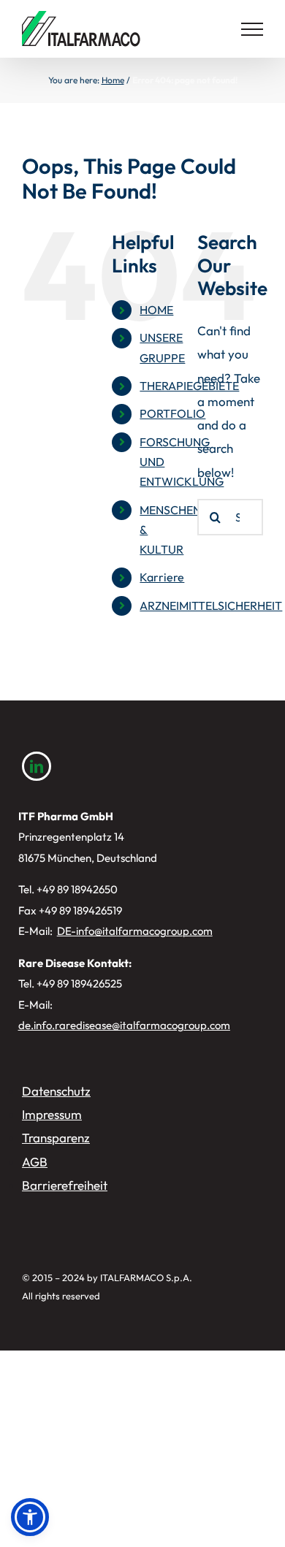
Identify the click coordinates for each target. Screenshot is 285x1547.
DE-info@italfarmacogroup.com (135, 931)
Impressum (52, 1114)
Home (113, 80)
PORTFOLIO (172, 413)
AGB (35, 1161)
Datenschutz (56, 1091)
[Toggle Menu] (252, 29)
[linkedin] (36, 766)
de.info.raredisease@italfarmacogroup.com (124, 1025)
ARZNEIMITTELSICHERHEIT (211, 605)
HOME (156, 309)
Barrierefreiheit (64, 1185)
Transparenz (56, 1137)
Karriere (162, 577)
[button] (30, 1517)
